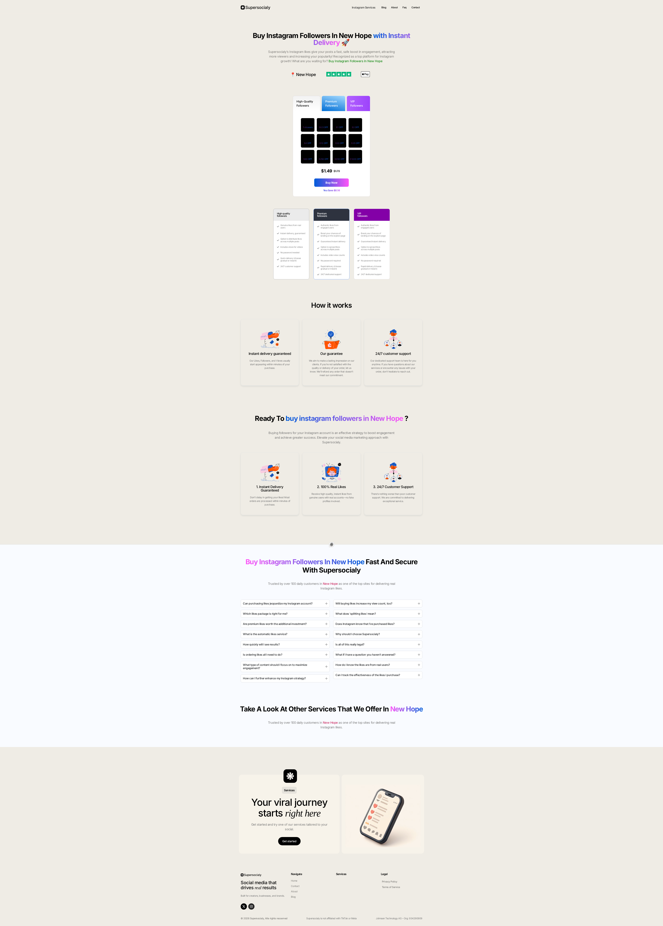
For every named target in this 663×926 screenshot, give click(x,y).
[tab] (306, 103)
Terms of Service (391, 887)
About (394, 7)
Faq (404, 7)
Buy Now (331, 182)
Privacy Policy (389, 881)
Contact (415, 7)
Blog (383, 7)
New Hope (306, 74)
